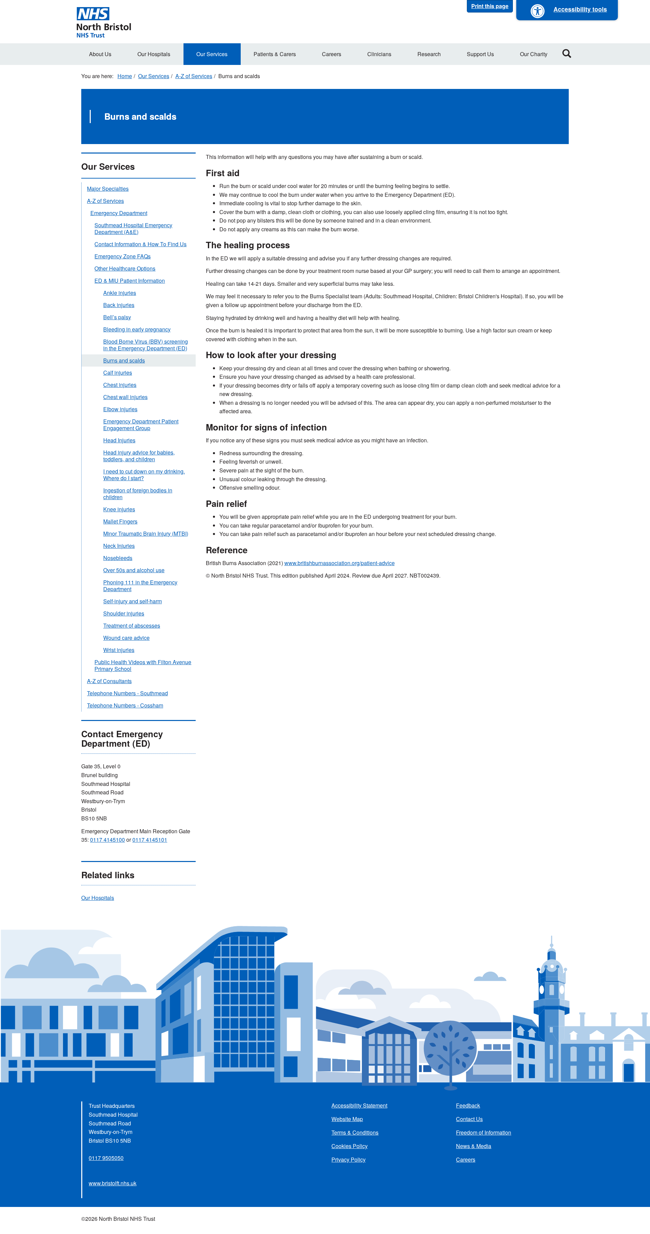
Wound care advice (126, 638)
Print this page (489, 6)
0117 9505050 (106, 1158)
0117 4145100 (107, 839)
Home (124, 76)
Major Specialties (108, 188)
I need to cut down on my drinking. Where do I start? (144, 474)
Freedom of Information (483, 1132)
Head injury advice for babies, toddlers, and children (139, 455)
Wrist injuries (118, 650)
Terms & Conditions (354, 1132)
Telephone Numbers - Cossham (125, 705)
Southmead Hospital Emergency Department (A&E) (133, 228)
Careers (331, 54)
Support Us (480, 54)
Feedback (468, 1105)
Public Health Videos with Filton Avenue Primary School (142, 665)
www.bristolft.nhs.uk (112, 1183)
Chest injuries (119, 385)
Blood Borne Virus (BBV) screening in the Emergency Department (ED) (145, 344)
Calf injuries (117, 372)
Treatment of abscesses (131, 625)
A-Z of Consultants (109, 681)
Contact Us (469, 1119)
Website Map (347, 1119)
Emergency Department (118, 213)
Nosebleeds (117, 558)
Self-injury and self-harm (132, 601)
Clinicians (379, 54)
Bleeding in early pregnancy (137, 329)
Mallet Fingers (120, 521)
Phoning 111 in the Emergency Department (140, 585)
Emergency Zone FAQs (122, 256)
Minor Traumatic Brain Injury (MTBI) (145, 533)
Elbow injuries (120, 409)
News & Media (473, 1146)
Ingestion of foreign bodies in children (137, 493)
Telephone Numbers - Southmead (127, 693)
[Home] (103, 22)
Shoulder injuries (123, 613)
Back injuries (118, 305)
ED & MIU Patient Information (129, 280)
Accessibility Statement (359, 1105)
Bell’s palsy (117, 317)
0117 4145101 (149, 839)
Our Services (212, 54)
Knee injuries (119, 509)
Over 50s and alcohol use (134, 570)
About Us (100, 54)
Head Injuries (119, 440)
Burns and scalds (124, 360)
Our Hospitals (153, 54)
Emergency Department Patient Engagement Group (140, 424)
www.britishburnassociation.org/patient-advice (339, 563)
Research (429, 54)
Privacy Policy (348, 1159)
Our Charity (533, 54)
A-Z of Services (193, 76)
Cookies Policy (349, 1146)
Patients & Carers (275, 54)
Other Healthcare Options (124, 268)
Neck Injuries (119, 546)
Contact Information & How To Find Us (140, 244)
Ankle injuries (119, 293)
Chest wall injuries (125, 397)
